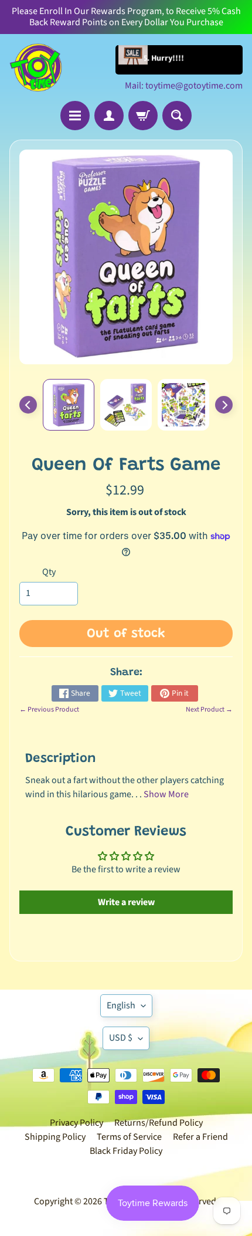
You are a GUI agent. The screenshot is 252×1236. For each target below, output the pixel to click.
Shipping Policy (55, 1136)
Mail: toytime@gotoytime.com (184, 85)
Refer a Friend (200, 1136)
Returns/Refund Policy (158, 1122)
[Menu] (75, 115)
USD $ (120, 1037)
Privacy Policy (76, 1122)
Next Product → (209, 709)
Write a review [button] (126, 902)
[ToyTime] (35, 67)
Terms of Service (129, 1136)
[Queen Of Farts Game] (68, 405)
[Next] (224, 405)
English (121, 1005)
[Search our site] (177, 115)
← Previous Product (49, 709)
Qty (49, 571)
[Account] (109, 115)
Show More (166, 794)
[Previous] (28, 405)
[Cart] (143, 115)
